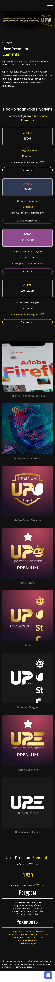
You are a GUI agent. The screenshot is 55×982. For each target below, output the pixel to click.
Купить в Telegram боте (28, 220)
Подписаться (27, 170)
